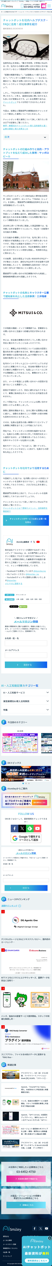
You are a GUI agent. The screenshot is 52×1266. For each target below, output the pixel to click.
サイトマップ (7, 1256)
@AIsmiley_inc (32, 574)
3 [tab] (29, 783)
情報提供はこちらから (10, 1248)
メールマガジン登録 (9, 1244)
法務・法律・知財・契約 (34, 599)
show (45, 137)
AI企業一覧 (6, 1252)
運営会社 (6, 1236)
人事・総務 (19, 599)
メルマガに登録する (13, 583)
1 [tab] (23, 783)
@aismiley (11, 580)
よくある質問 (7, 1240)
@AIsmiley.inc (39, 571)
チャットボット (10, 102)
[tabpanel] (26, 773)
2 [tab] (26, 783)
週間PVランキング (9, 905)
